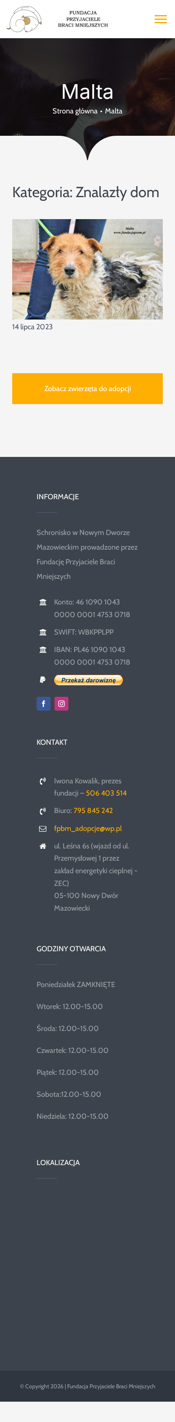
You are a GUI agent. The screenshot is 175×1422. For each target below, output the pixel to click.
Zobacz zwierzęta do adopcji (87, 388)
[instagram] (61, 704)
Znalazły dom (118, 192)
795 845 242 (93, 810)
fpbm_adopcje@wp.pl (88, 828)
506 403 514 (106, 793)
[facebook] (43, 704)
